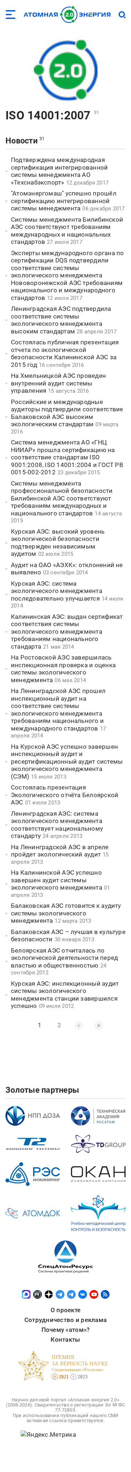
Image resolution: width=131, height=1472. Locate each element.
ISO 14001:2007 (48, 115)
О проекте (65, 1310)
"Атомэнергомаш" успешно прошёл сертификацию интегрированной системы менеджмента (63, 201)
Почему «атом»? (65, 1329)
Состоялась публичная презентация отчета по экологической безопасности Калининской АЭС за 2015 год (65, 353)
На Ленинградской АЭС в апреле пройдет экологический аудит (60, 850)
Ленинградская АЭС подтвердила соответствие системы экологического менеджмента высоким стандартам (61, 320)
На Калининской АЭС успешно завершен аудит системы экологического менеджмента (56, 880)
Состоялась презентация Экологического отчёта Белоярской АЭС (64, 795)
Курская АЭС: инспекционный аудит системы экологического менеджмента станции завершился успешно (65, 995)
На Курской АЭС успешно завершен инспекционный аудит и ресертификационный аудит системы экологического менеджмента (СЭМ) (67, 761)
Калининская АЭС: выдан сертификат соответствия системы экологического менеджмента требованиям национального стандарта (67, 631)
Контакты (65, 1339)
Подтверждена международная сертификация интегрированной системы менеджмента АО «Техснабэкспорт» (59, 171)
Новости (21, 140)
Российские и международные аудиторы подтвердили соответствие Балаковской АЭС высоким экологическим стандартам (67, 413)
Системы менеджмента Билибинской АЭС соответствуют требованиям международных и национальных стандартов (67, 231)
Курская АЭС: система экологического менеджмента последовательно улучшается (56, 591)
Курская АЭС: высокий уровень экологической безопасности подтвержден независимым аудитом (57, 543)
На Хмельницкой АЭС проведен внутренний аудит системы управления (58, 383)
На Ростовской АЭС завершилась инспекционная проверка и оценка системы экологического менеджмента (63, 669)
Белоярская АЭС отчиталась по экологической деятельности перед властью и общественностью (64, 958)
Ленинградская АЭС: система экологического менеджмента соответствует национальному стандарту (57, 825)
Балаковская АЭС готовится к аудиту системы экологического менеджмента (66, 913)
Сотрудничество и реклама (65, 1319)
